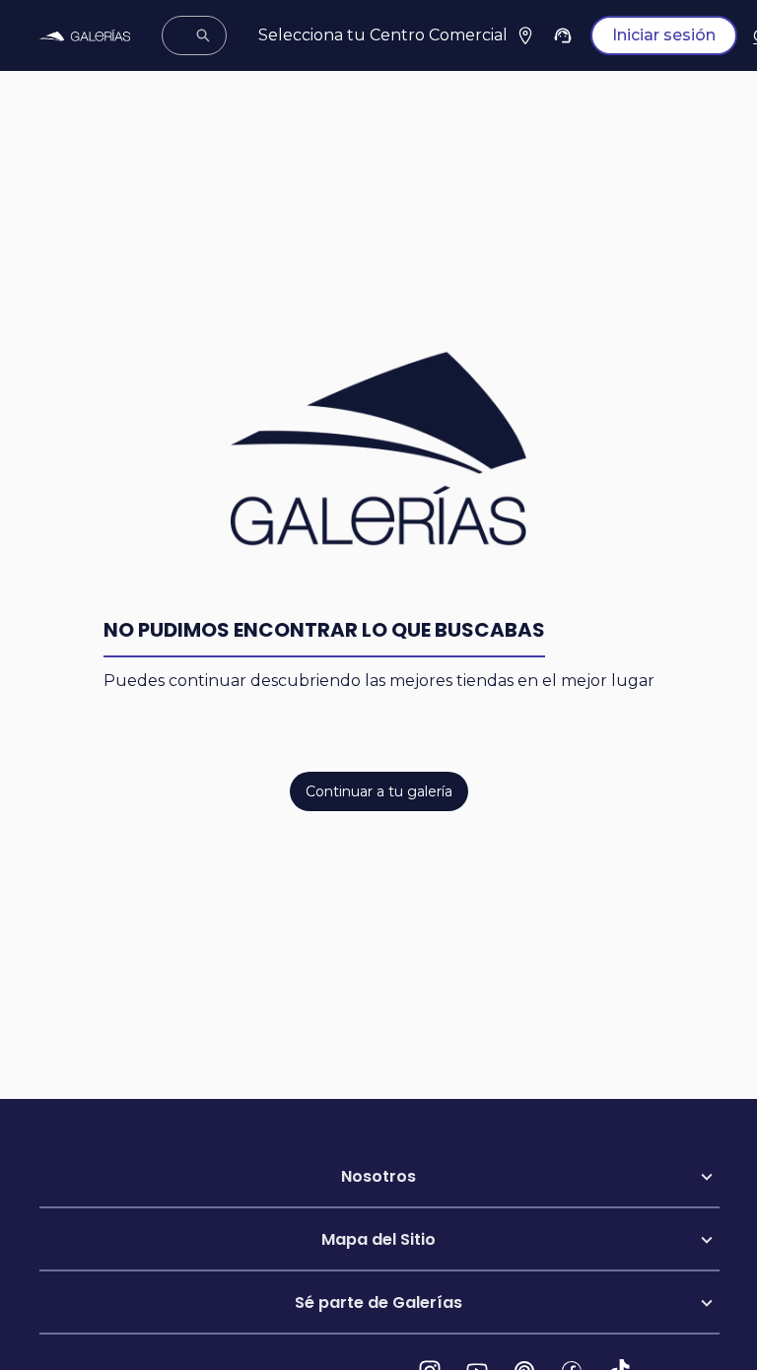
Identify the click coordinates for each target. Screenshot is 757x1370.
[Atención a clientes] (563, 35)
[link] (84, 36)
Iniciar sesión (664, 35)
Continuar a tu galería (379, 791)
